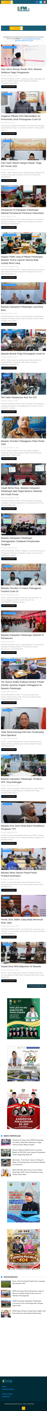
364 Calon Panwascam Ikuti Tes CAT (19, 397)
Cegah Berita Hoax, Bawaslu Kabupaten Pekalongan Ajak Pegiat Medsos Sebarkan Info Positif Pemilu (21, 491)
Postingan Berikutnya (36, 986)
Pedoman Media (8, 1389)
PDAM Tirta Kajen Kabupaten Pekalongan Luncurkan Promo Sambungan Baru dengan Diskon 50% (27, 1303)
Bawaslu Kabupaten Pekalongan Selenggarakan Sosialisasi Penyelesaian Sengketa (20, 541)
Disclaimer (6, 1396)
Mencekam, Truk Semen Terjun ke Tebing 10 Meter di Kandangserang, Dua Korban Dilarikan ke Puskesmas (28, 1162)
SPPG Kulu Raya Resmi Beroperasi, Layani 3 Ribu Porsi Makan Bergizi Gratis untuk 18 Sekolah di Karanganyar (28, 1293)
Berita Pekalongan (9, 47)
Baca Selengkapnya (9, 86)
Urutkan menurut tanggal (31, 38)
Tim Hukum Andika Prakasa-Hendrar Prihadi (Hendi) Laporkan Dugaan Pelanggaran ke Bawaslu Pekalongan (22, 685)
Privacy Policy (7, 1394)
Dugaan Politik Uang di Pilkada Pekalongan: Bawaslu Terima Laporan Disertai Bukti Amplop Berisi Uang (22, 260)
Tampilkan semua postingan (24, 40)
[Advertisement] (23, 1344)
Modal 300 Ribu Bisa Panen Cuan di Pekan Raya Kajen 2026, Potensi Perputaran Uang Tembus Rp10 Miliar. (27, 1172)
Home (3, 28)
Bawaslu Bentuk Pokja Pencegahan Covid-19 (23, 353)
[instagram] (44, 2)
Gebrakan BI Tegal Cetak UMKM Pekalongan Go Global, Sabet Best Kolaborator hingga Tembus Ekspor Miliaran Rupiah (28, 1142)
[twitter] (40, 2)
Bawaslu (6, 375)
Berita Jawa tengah (9, 188)
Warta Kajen (7, 94)
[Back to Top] (23, 1408)
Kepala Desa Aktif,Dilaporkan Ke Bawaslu (21, 966)
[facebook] (37, 2)
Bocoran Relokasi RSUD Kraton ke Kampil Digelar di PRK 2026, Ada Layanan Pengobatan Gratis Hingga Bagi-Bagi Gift (28, 1152)
